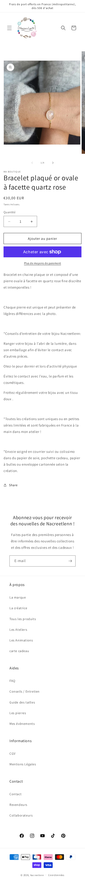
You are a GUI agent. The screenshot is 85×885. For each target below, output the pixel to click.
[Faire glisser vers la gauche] (32, 163)
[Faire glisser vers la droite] (53, 163)
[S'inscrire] (70, 561)
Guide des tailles (22, 702)
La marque (17, 597)
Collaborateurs (21, 815)
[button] (9, 28)
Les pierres (17, 713)
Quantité (9, 212)
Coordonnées (56, 875)
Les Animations (21, 640)
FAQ (12, 681)
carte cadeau (19, 651)
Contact (15, 794)
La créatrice (18, 608)
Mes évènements (22, 724)
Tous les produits (22, 619)
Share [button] (13, 485)
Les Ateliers (18, 629)
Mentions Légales (22, 764)
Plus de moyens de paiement (42, 263)
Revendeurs (18, 805)
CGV (12, 753)
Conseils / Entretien (24, 691)
